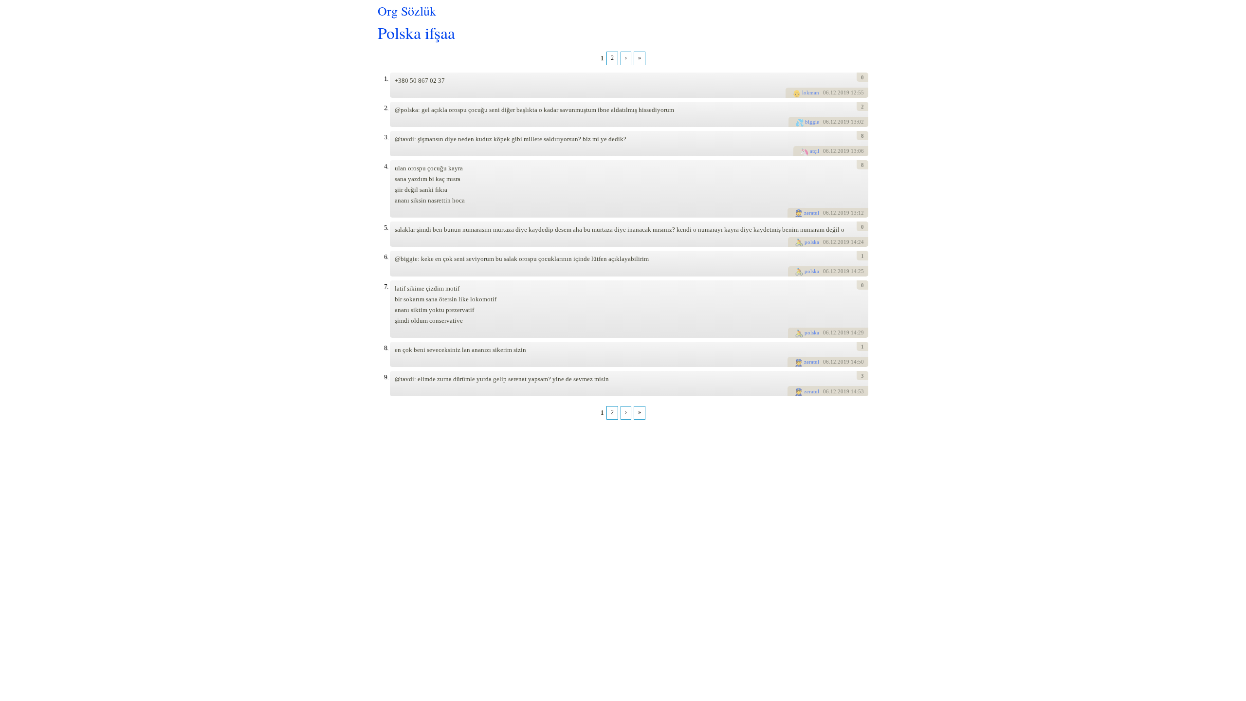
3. (386, 137)
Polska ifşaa (416, 32)
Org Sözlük (407, 10)
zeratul (811, 213)
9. (386, 377)
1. (386, 78)
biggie (812, 122)
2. (386, 107)
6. (386, 256)
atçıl (814, 151)
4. (386, 166)
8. (386, 347)
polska (812, 242)
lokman (810, 92)
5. (386, 227)
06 (826, 92)
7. (386, 286)
